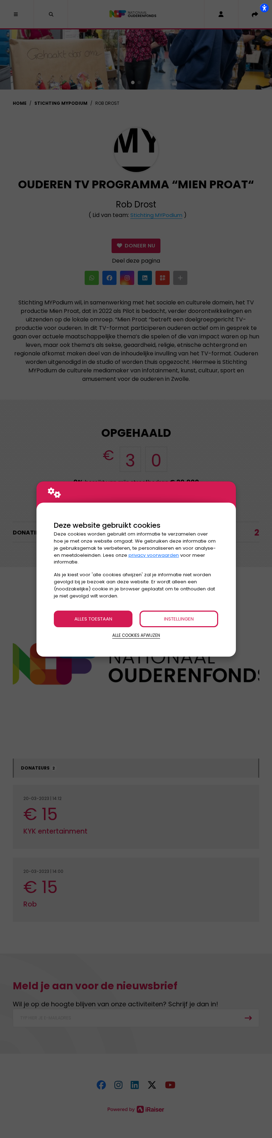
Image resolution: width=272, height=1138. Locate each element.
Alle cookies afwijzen (136, 635)
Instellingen (179, 619)
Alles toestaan (93, 619)
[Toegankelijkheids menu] (264, 8)
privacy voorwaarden (154, 555)
